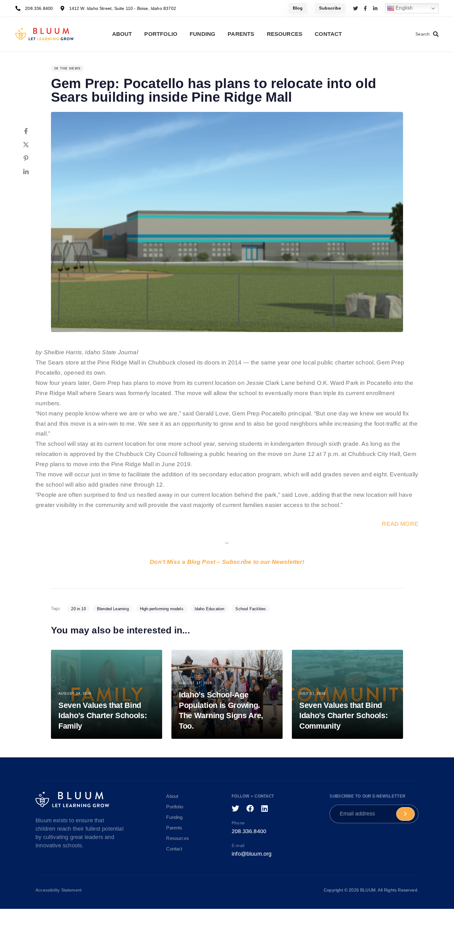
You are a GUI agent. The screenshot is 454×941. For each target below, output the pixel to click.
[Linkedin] (32, 172)
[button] (427, 34)
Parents (241, 34)
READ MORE (400, 524)
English (403, 8)
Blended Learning (113, 609)
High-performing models (161, 609)
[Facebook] (32, 131)
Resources (285, 34)
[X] (32, 145)
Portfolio (160, 34)
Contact (328, 34)
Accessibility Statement (59, 890)
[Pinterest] (32, 158)
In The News (67, 68)
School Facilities (250, 609)
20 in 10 (78, 609)
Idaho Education (210, 609)
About (122, 34)
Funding (202, 34)
